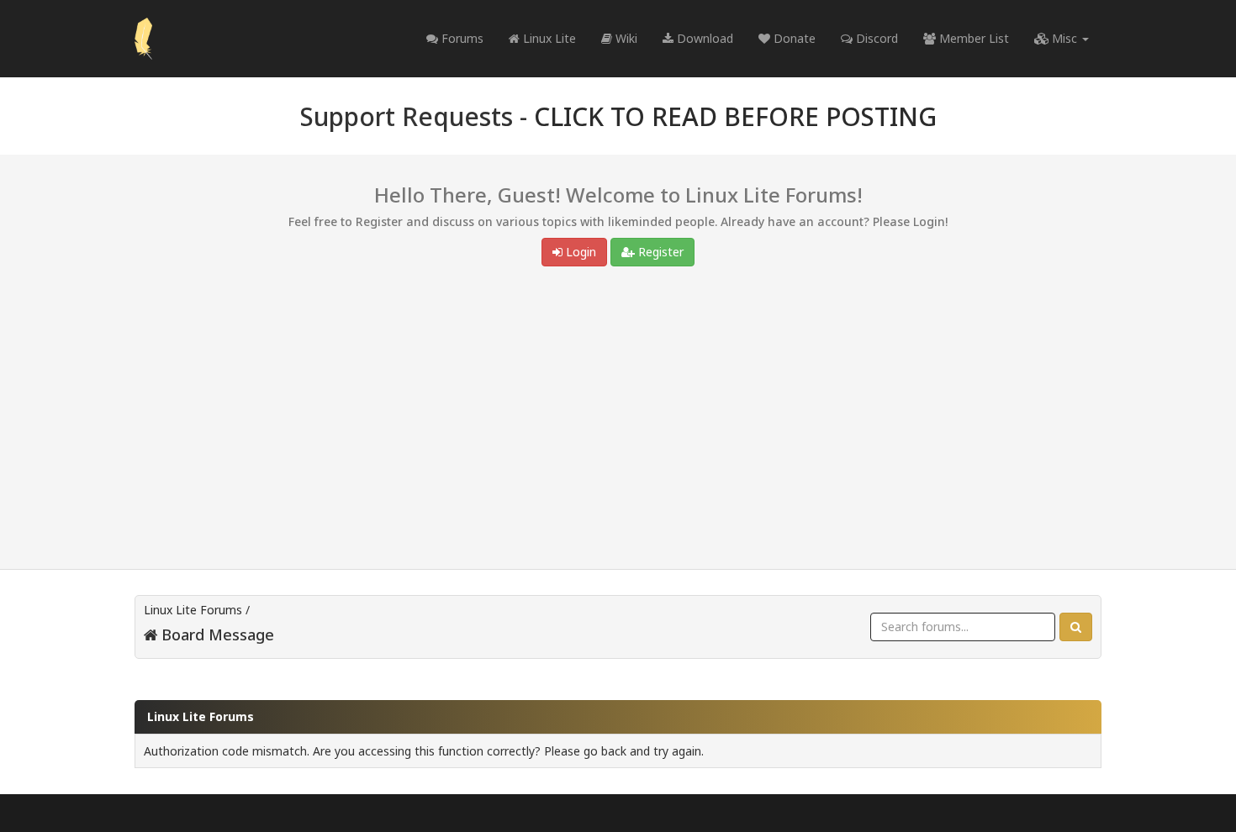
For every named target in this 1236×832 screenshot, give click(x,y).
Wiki (624, 38)
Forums (460, 38)
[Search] (1075, 627)
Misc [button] (1064, 38)
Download (703, 38)
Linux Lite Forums (193, 610)
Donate (793, 38)
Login (579, 252)
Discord (875, 38)
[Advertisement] (618, 422)
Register (659, 252)
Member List (972, 38)
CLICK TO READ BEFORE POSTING (735, 116)
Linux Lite (548, 38)
